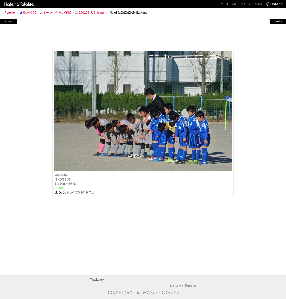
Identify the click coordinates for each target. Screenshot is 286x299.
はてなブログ (170, 292)
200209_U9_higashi (93, 12)
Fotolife (9, 12)
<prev (9, 21)
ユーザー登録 (229, 4)
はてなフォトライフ (120, 292)
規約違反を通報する (183, 286)
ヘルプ (258, 4)
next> (278, 21)
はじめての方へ (147, 292)
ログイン (245, 4)
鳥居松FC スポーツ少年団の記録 (47, 12)
